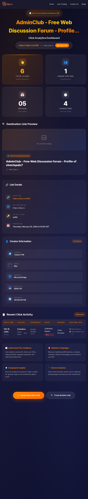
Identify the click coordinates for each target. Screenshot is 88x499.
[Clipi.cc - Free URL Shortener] (7, 4)
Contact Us (74, 4)
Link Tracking (62, 4)
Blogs (84, 4)
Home (51, 4)
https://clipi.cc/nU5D (29, 45)
